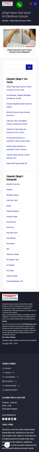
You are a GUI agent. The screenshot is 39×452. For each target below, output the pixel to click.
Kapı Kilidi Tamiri (12, 233)
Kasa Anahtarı (11, 238)
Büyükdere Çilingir (12, 195)
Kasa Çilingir (10, 244)
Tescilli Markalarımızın (29, 324)
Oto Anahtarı (10, 265)
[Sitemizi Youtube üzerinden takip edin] (12, 419)
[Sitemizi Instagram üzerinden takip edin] (9, 419)
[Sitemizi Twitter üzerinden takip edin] (6, 419)
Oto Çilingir (10, 270)
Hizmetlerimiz (11, 222)
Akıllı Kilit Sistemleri (13, 184)
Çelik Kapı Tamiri (12, 200)
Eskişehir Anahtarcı (12, 211)
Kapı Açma (10, 227)
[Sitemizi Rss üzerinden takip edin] (15, 419)
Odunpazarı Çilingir (12, 254)
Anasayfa (5, 21)
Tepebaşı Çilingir (12, 276)
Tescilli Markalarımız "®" (14, 281)
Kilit (7, 249)
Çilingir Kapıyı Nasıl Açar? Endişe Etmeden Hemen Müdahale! (19, 51)
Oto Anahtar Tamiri (12, 260)
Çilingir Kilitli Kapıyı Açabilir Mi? (16, 163)
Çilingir (8, 206)
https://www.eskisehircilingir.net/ (12, 315)
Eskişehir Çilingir (11, 217)
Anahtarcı (9, 190)
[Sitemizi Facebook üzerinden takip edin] (3, 419)
